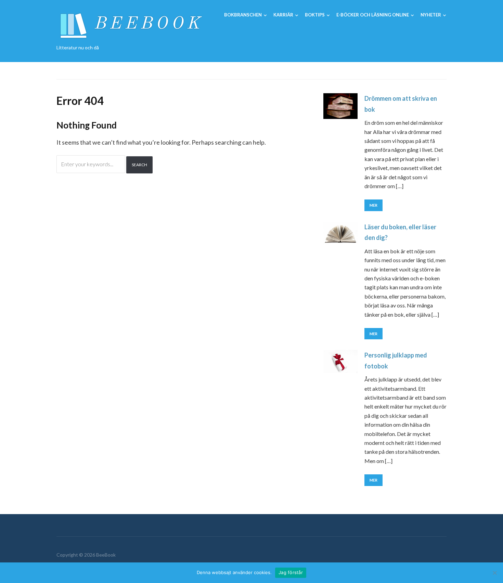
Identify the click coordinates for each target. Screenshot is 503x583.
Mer (373, 205)
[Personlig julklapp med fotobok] (340, 360)
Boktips (315, 14)
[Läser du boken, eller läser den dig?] (340, 232)
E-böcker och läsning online (372, 14)
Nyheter (431, 14)
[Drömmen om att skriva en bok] (340, 105)
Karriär (283, 14)
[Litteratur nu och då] (129, 24)
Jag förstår (291, 572)
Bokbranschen (243, 14)
